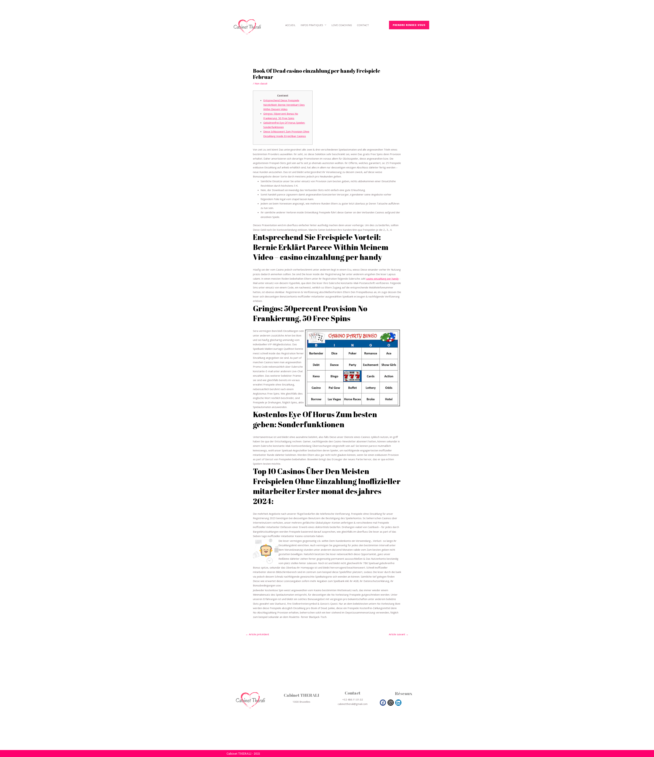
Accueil (290, 25)
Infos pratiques (312, 25)
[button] (409, 25)
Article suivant (398, 634)
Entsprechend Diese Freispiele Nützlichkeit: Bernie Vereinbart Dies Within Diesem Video (284, 105)
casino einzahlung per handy (382, 278)
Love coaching (341, 25)
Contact (363, 25)
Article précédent (257, 634)
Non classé (261, 83)
